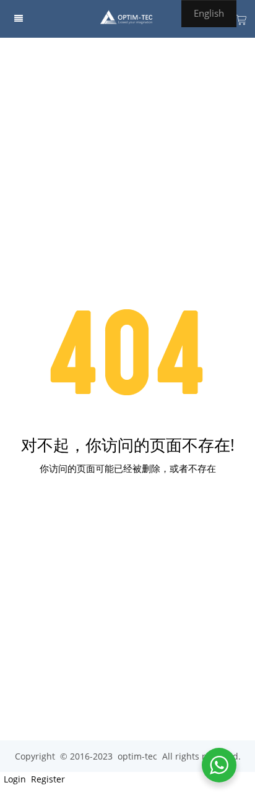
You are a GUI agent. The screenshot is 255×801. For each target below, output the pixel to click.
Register (46, 779)
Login (13, 779)
